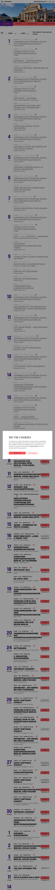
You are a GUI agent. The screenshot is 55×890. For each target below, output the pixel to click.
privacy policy (34, 446)
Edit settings (33, 453)
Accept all (17, 453)
